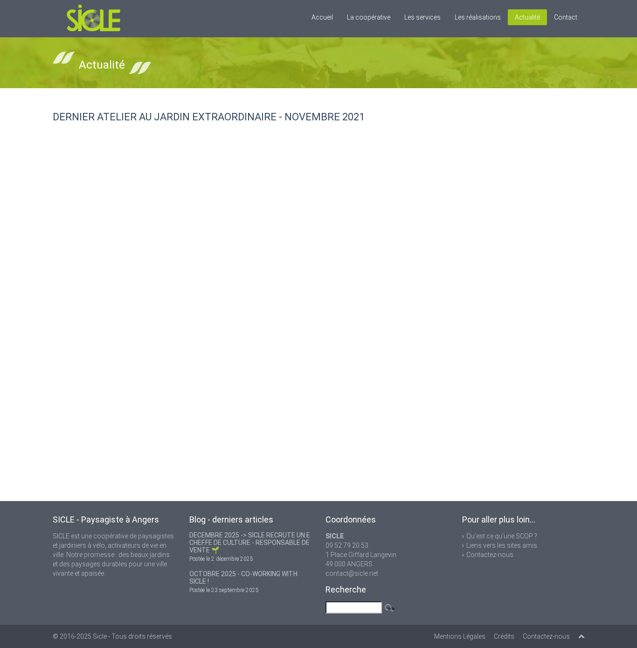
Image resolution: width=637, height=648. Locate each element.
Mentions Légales (459, 636)
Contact (565, 17)
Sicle (100, 636)
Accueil (322, 17)
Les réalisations (478, 17)
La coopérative (368, 17)
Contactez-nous (489, 554)
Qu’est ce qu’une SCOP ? (501, 536)
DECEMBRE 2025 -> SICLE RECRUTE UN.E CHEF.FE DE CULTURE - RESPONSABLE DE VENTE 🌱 (249, 542)
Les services (422, 17)
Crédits (504, 636)
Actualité (527, 17)
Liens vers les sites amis (501, 545)
